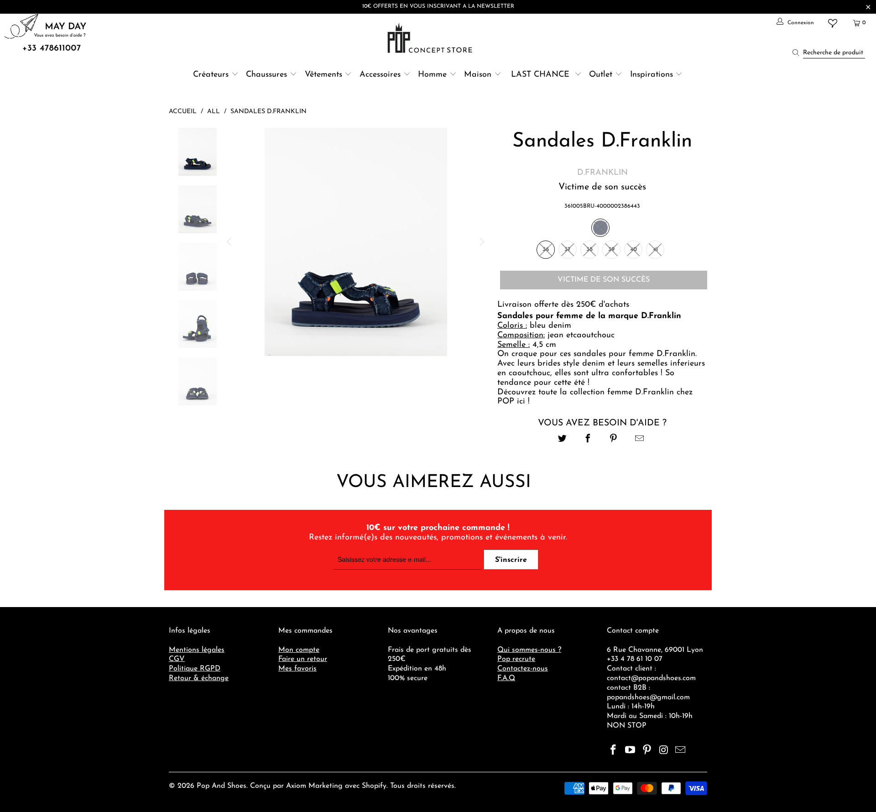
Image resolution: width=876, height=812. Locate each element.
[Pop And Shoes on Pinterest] (647, 750)
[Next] (481, 242)
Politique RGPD (194, 668)
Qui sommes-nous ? (529, 650)
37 (567, 249)
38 (589, 249)
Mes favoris (297, 668)
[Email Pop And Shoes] (681, 750)
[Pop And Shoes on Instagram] (664, 750)
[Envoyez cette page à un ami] (639, 440)
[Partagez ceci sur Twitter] (562, 440)
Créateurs (211, 75)
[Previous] (230, 242)
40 (633, 249)
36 (545, 249)
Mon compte (298, 650)
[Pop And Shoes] (431, 38)
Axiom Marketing (314, 786)
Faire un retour (302, 659)
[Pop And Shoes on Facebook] (613, 750)
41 (655, 249)
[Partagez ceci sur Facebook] (588, 440)
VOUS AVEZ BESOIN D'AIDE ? (602, 423)
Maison (477, 75)
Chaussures (266, 75)
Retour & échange (199, 678)
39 (611, 249)
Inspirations (653, 75)
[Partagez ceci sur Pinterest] (614, 440)
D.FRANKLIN (602, 173)
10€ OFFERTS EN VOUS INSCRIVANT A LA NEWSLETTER (438, 6)
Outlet (600, 75)
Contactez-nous (522, 668)
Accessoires (380, 75)
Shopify (374, 786)
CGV (177, 659)
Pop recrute (516, 659)
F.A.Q (506, 678)
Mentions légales (196, 650)
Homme (432, 75)
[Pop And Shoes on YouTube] (630, 750)
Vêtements (323, 75)
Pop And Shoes (221, 786)
